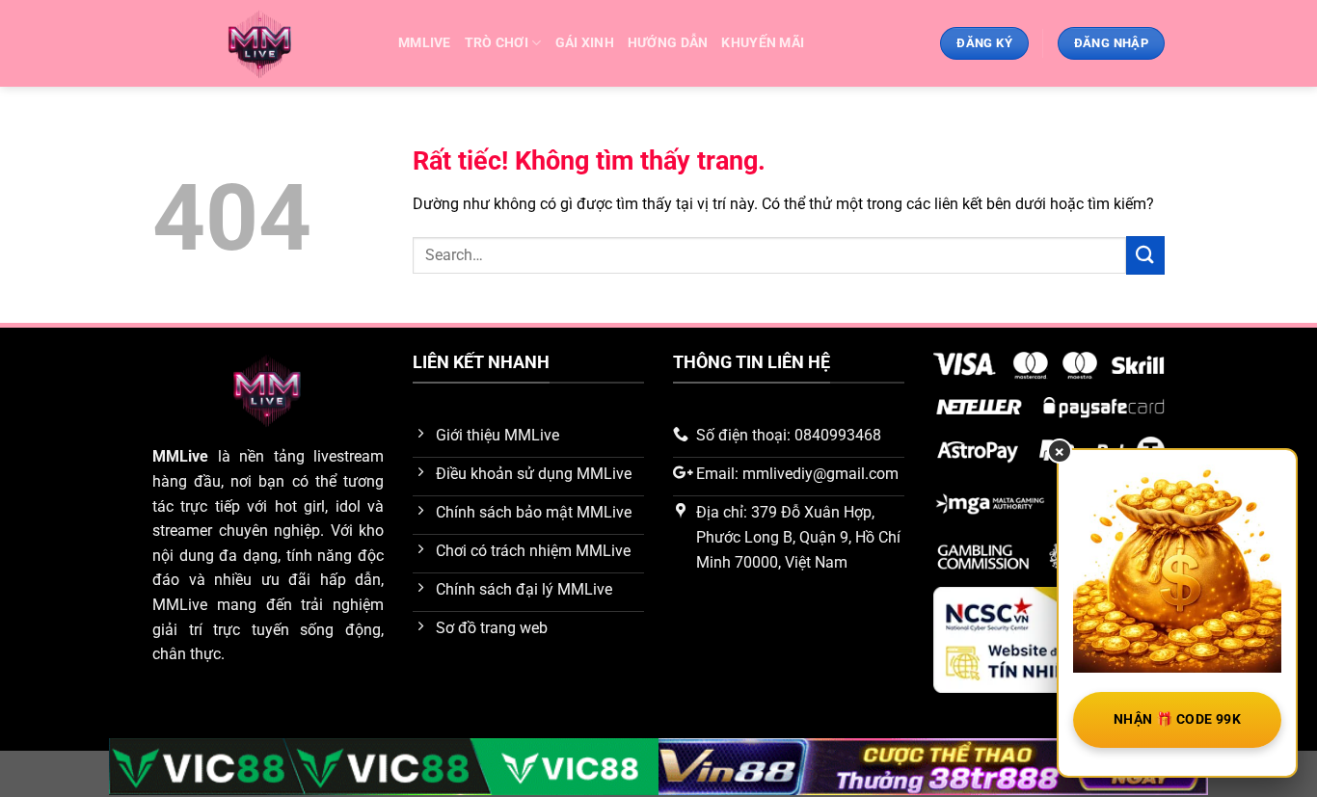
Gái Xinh (584, 43)
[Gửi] (1145, 255)
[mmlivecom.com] (260, 44)
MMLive (180, 456)
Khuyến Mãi (762, 43)
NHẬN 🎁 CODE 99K (1177, 719)
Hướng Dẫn (668, 43)
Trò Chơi (496, 43)
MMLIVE (424, 43)
